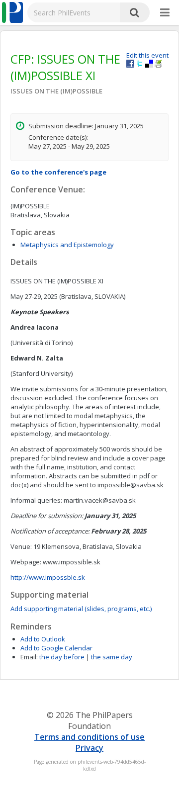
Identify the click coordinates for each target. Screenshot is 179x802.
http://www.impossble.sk (47, 577)
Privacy (89, 747)
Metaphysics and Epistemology (67, 244)
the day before (62, 656)
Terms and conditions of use (89, 736)
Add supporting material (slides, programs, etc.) (81, 608)
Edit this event (147, 55)
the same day (111, 656)
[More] (165, 12)
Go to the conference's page (58, 172)
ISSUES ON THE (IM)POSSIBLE (56, 91)
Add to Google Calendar (56, 647)
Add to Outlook (42, 638)
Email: (29, 656)
